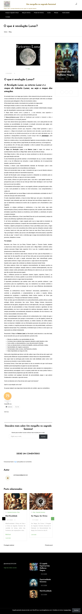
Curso (49, 12)
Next (52, 518)
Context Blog (67, 610)
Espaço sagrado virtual (12, 12)
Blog (29, 68)
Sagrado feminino (15, 512)
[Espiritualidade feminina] (34, 583)
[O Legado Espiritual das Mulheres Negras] (34, 569)
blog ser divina (26, 12)
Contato (8, 17)
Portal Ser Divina (39, 12)
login (15, 461)
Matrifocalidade (46, 591)
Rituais (56, 12)
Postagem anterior (9, 545)
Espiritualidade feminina (64, 73)
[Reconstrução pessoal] (41, 501)
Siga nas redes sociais (10, 567)
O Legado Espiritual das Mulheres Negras (45, 567)
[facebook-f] (68, 4)
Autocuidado (66, 12)
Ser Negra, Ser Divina (13, 516)
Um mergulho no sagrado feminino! (41, 4)
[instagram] (72, 4)
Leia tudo (8, 534)
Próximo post (49, 545)
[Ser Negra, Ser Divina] (15, 501)
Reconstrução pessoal (39, 517)
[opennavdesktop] (76, 4)
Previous (3, 518)
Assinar (43, 436)
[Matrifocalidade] (34, 594)
